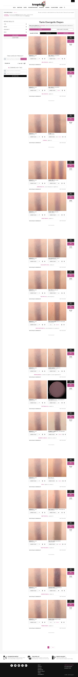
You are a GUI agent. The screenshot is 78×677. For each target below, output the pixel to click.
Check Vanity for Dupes (62, 29)
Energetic (31, 55)
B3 (49, 477)
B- (56, 481)
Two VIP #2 (50, 290)
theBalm (52, 477)
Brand (5, 26)
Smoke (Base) (51, 368)
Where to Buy (33, 58)
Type (5, 24)
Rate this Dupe (63, 64)
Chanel (56, 180)
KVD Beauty (57, 368)
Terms (39, 672)
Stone (49, 133)
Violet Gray (51, 212)
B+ (56, 434)
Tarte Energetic (42, 25)
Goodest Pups (67, 668)
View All (15, 12)
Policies (40, 668)
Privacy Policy (41, 671)
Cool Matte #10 (52, 258)
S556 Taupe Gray (52, 321)
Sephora (56, 212)
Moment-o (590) (52, 431)
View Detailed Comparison (34, 64)
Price (5, 32)
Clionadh (6, 14)
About (39, 665)
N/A (50, 324)
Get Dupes (23, 59)
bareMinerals (58, 587)
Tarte (35, 55)
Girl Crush (51, 55)
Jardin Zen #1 (51, 180)
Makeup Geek (57, 619)
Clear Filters (15, 37)
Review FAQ (40, 669)
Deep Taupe (51, 509)
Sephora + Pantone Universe (60, 509)
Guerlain (56, 290)
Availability (7, 29)
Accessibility (41, 674)
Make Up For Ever (61, 321)
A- (58, 371)
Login (73, 1)
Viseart (58, 258)
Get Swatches (15, 76)
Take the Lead (51, 541)
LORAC (53, 133)
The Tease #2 (51, 399)
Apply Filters (15, 35)
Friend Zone (51, 619)
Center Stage (51, 587)
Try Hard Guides (68, 666)
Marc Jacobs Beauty (60, 399)
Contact (40, 666)
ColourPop (6, 15)
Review (40, 29)
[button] (14, 7)
